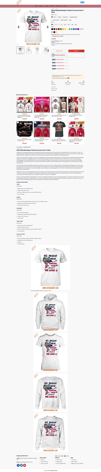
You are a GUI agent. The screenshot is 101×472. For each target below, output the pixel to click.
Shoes (47, 6)
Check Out (76, 51)
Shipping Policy (59, 461)
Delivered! (82, 84)
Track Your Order (44, 463)
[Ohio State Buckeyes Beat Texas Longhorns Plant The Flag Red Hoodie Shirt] (76, 129)
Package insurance (55, 34)
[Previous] (19, 27)
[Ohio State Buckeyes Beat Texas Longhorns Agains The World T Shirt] (59, 129)
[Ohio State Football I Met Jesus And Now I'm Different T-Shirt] (59, 105)
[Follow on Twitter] (21, 465)
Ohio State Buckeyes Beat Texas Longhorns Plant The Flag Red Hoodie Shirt (75, 141)
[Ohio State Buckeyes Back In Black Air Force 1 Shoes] (25, 129)
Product (41, 6)
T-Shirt (56, 8)
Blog (64, 6)
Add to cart (60, 51)
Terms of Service (44, 461)
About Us (52, 6)
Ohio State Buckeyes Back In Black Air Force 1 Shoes (24, 140)
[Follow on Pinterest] (24, 465)
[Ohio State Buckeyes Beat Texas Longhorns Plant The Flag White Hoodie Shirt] (25, 105)
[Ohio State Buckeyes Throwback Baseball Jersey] (76, 105)
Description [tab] (20, 147)
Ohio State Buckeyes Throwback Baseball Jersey (75, 116)
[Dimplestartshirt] (22, 2)
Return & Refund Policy (61, 463)
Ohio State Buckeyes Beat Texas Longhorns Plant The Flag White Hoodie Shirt (24, 116)
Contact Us (59, 6)
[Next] (48, 27)
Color (52, 26)
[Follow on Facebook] (18, 465)
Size (52, 22)
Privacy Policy (59, 459)
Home (36, 6)
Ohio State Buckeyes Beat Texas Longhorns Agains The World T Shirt (59, 140)
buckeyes (54, 90)
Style (52, 14)
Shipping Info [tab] (27, 147)
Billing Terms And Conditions (77, 463)
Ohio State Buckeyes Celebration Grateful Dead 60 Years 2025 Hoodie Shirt (41, 116)
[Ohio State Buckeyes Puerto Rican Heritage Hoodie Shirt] (42, 129)
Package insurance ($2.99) (57, 36)
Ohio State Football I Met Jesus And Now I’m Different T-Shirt (59, 116)
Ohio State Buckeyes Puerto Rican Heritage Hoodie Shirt (41, 140)
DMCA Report (74, 461)
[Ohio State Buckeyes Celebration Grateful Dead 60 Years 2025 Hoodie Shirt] (42, 105)
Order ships (68, 84)
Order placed (53, 84)
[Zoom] (18, 45)
